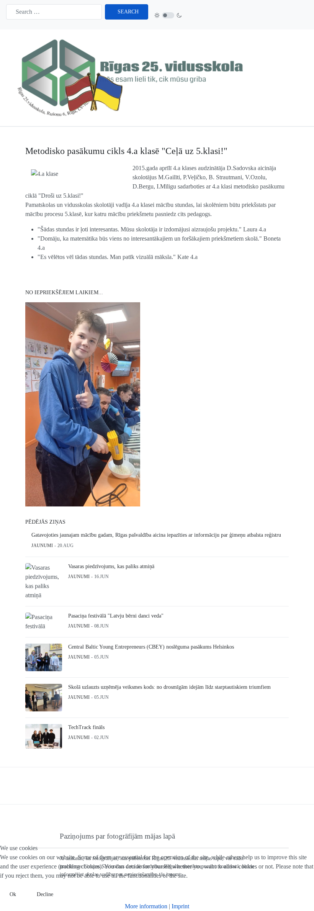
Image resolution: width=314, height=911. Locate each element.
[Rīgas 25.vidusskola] (132, 77)
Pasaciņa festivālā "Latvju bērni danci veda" (116, 616)
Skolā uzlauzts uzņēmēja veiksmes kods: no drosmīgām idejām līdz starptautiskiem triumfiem (169, 687)
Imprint (180, 906)
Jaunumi (42, 545)
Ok (13, 894)
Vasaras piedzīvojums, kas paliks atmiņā (111, 566)
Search (128, 12)
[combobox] (54, 12)
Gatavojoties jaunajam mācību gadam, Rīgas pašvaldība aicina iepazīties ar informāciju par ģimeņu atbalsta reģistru (156, 535)
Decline (45, 894)
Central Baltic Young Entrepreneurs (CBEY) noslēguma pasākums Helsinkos (151, 647)
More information (146, 906)
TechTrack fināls (86, 727)
